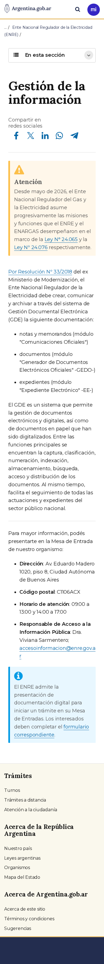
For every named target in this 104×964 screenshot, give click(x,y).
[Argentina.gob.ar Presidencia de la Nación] (27, 9)
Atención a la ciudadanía (30, 809)
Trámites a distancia (25, 800)
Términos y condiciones (29, 918)
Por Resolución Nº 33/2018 (40, 272)
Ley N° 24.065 (61, 239)
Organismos (17, 867)
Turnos (12, 790)
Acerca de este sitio (24, 909)
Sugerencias (17, 928)
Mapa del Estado (22, 877)
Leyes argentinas (22, 858)
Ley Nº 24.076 (30, 247)
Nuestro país (18, 848)
